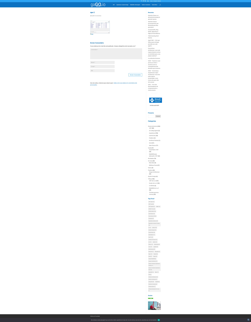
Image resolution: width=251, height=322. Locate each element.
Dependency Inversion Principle (154, 224)
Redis (157, 272)
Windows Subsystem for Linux (154, 290)
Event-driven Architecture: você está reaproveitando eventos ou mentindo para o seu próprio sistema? (154, 52)
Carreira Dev (152, 135)
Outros (150, 167)
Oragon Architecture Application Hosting (154, 264)
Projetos (150, 170)
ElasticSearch (152, 234)
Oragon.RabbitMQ (152, 258)
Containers (151, 218)
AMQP (158, 206)
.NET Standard (152, 206)
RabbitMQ (151, 272)
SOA (150, 274)
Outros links (154, 4)
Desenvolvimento (152, 126)
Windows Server (152, 286)
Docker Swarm (152, 232)
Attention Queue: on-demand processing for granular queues (154, 17)
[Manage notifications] (248, 320)
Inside (149, 148)
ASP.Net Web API (152, 211)
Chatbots (151, 138)
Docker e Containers (146, 4)
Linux (150, 246)
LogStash (155, 246)
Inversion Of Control (153, 239)
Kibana (151, 244)
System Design (152, 176)
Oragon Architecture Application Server (154, 268)
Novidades (151, 158)
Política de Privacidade (95, 316)
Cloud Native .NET (154, 149)
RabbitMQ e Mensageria (135, 4)
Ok (158, 319)
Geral (150, 143)
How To (151, 237)
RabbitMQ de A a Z (154, 188)
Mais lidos (151, 162)
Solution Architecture (153, 279)
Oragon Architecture (154, 172)
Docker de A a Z (153, 183)
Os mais (150, 161)
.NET (114, 4)
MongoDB (157, 251)
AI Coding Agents (153, 130)
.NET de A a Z (152, 180)
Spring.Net (151, 281)
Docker (154, 227)
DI (150, 227)
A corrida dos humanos (154, 58)
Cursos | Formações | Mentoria (155, 1)
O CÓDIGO (151, 185)
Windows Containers (153, 284)
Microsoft (151, 251)
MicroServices (152, 249)
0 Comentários (98, 15)
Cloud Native (152, 213)
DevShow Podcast (154, 140)
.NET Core (151, 204)
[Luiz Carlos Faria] (150, 298)
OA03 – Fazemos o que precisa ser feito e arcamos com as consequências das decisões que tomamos (154, 64)
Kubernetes (157, 244)
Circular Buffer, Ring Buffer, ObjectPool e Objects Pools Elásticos (154, 31)
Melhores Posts (153, 165)
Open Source (152, 145)
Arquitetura (152, 133)
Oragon (155, 256)
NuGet (150, 256)
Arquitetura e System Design (122, 4)
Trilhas (150, 179)
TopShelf (157, 281)
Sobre (148, 1)
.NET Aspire (151, 201)
